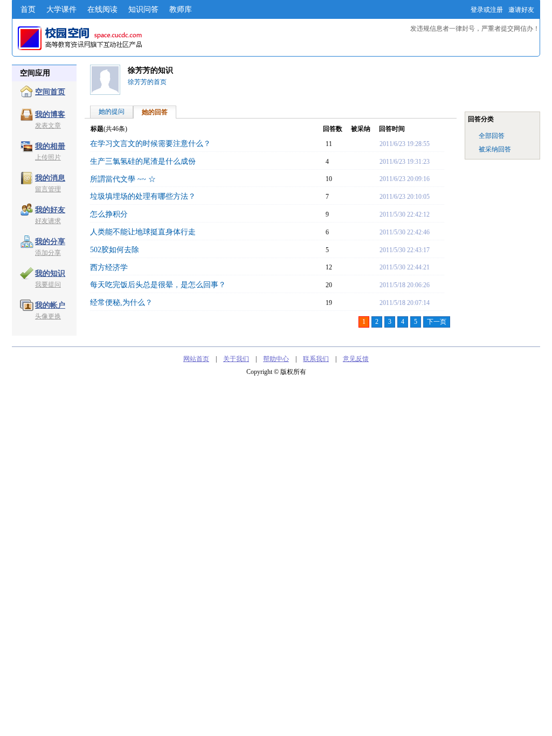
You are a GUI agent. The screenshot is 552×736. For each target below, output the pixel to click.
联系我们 (316, 359)
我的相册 (50, 146)
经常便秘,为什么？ (121, 302)
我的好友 (50, 210)
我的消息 (50, 178)
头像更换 (48, 316)
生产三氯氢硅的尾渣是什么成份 (143, 161)
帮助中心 (276, 359)
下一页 (436, 321)
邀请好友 (521, 9)
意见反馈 (356, 359)
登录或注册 (487, 9)
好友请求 (48, 221)
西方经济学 (109, 267)
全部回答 (492, 136)
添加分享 (48, 252)
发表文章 (48, 125)
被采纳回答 (495, 149)
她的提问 (112, 111)
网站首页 (196, 359)
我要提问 (48, 284)
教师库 (180, 9)
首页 (28, 9)
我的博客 (50, 114)
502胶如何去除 (114, 250)
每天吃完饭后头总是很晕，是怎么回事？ (158, 285)
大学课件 (61, 9)
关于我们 (236, 359)
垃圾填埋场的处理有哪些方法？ (143, 196)
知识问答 (143, 9)
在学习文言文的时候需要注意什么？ (150, 144)
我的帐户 (50, 305)
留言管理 (48, 189)
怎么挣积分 (109, 214)
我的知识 (50, 273)
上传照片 (48, 157)
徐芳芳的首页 (147, 82)
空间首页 (50, 92)
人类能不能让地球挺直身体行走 (143, 232)
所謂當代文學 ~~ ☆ (123, 179)
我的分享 (50, 242)
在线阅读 (102, 9)
